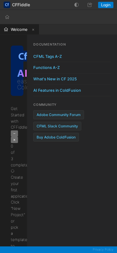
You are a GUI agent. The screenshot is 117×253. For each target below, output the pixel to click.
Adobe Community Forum (59, 114)
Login (105, 5)
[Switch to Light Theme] (76, 5)
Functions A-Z (46, 67)
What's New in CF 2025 (55, 78)
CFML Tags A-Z (47, 56)
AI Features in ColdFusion (57, 90)
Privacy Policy (103, 249)
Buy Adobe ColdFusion (56, 137)
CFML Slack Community (57, 126)
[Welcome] (7, 17)
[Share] (89, 5)
